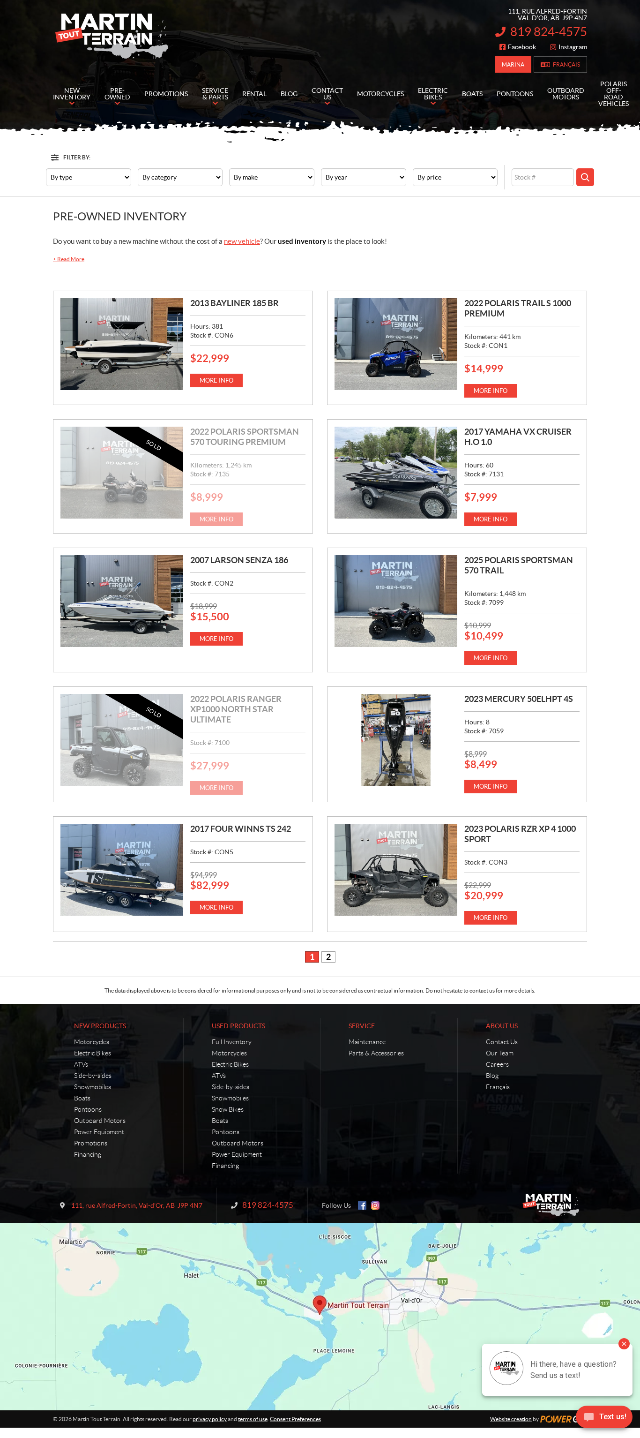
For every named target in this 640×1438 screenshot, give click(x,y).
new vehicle (242, 241)
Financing (87, 1154)
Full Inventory (232, 1042)
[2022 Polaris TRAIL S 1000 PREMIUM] (396, 344)
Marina (513, 64)
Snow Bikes (228, 1109)
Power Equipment (99, 1132)
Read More (68, 259)
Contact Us (502, 1042)
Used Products (238, 1026)
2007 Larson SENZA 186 (239, 560)
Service (362, 1026)
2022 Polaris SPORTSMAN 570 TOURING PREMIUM (244, 437)
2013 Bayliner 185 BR (234, 303)
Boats (82, 1098)
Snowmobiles (92, 1087)
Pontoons (88, 1109)
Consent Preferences (295, 1419)
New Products (100, 1026)
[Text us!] (604, 1419)
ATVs (81, 1064)
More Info (216, 380)
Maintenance (367, 1042)
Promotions (90, 1143)
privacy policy (210, 1419)
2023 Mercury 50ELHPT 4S (518, 699)
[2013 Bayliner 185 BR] (121, 344)
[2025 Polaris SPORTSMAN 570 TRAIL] (396, 601)
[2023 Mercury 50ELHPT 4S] (396, 740)
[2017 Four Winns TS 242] (121, 870)
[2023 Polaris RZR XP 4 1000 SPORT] (396, 870)
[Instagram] (375, 1205)
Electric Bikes (92, 1053)
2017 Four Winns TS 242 (240, 829)
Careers (497, 1064)
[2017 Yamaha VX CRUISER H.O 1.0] (396, 473)
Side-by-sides (93, 1075)
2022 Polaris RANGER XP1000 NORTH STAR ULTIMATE (236, 709)
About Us (502, 1026)
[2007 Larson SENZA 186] (121, 601)
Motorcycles (91, 1042)
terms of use (253, 1419)
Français (566, 64)
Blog (492, 1075)
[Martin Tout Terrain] (111, 36)
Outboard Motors (100, 1120)
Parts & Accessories (376, 1053)
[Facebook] (362, 1205)
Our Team (499, 1053)
